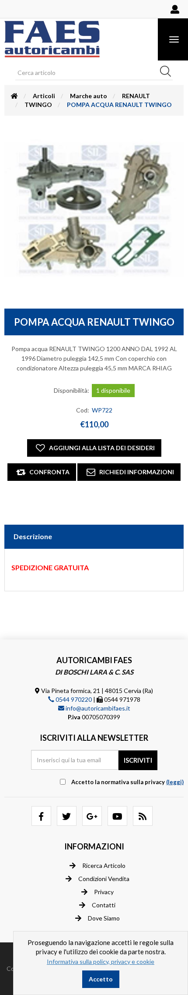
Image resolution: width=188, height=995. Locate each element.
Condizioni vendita (103, 878)
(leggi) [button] (175, 781)
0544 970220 (73, 699)
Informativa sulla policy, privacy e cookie (100, 961)
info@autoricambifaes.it (97, 708)
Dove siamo (104, 918)
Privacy (104, 892)
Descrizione (33, 536)
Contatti (103, 905)
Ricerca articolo (103, 865)
